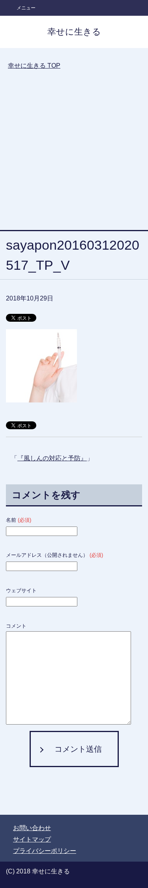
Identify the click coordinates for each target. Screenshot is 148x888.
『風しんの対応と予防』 (52, 458)
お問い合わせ (32, 828)
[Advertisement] (74, 156)
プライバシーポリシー (44, 850)
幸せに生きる (74, 32)
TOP (34, 65)
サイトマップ (32, 839)
